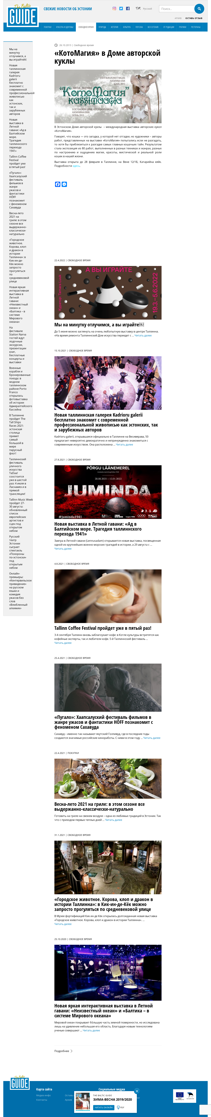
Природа (102, 27)
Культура (127, 27)
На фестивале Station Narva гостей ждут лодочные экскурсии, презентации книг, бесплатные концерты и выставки (17, 345)
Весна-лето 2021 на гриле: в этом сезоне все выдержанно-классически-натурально (18, 223)
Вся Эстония (153, 27)
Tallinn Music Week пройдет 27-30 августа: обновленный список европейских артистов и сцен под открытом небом (21, 515)
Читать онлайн (104, 1107)
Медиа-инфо (43, 1095)
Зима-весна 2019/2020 (112, 1099)
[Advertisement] (187, 90)
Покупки (47, 27)
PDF (122, 1107)
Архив (178, 18)
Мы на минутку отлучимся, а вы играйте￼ (17, 54)
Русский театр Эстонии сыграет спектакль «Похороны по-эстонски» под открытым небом (17, 552)
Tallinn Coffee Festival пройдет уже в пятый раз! (17, 162)
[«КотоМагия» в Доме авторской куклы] (108, 96)
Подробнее (61, 1051)
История (114, 27)
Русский (147, 8)
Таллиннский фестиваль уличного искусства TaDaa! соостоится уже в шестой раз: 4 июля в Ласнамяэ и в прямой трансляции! (18, 476)
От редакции (168, 27)
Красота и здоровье (64, 27)
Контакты (41, 1099)
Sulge (137, 1091)
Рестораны (195, 27)
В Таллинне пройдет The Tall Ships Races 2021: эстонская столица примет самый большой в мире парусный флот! (17, 434)
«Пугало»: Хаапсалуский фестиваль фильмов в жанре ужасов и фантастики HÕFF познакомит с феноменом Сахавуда (18, 190)
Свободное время (86, 27)
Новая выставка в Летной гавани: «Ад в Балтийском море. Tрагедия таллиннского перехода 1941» (18, 135)
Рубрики (182, 27)
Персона (139, 27)
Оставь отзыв (193, 18)
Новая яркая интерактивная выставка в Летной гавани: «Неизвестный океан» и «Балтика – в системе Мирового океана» (19, 304)
